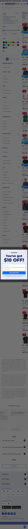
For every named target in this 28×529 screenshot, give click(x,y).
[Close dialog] (26, 251)
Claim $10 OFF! (14, 273)
